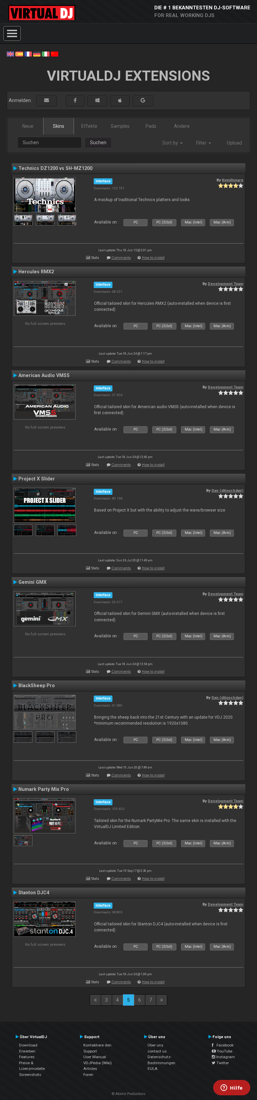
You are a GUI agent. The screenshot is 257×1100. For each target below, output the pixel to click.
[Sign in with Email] (46, 100)
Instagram (225, 1057)
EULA (153, 1068)
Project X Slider (36, 478)
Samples (120, 126)
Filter (202, 143)
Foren (88, 1074)
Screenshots (30, 1074)
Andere (182, 126)
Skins (58, 126)
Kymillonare (232, 180)
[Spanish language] (19, 53)
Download (28, 1045)
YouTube (224, 1051)
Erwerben (27, 1051)
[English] (10, 53)
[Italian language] (45, 53)
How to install (153, 258)
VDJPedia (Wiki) (97, 1063)
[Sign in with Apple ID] (120, 100)
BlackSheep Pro (36, 685)
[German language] (36, 53)
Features (26, 1057)
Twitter (222, 1063)
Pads (151, 126)
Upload (234, 143)
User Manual (94, 1057)
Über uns (155, 1045)
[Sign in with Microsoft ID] (97, 100)
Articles (90, 1068)
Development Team (225, 283)
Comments (121, 258)
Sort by (170, 143)
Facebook (223, 1045)
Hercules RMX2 (36, 271)
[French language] (28, 53)
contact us (157, 1051)
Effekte (89, 126)
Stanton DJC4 (33, 892)
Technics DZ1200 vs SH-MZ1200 (55, 168)
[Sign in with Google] (143, 100)
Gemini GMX (32, 582)
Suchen (98, 142)
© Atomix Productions (129, 1094)
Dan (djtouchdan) (227, 490)
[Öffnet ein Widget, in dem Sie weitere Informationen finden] (231, 1088)
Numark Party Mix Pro (43, 789)
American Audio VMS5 (43, 375)
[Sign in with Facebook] (75, 100)
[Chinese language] (54, 53)
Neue (27, 126)
